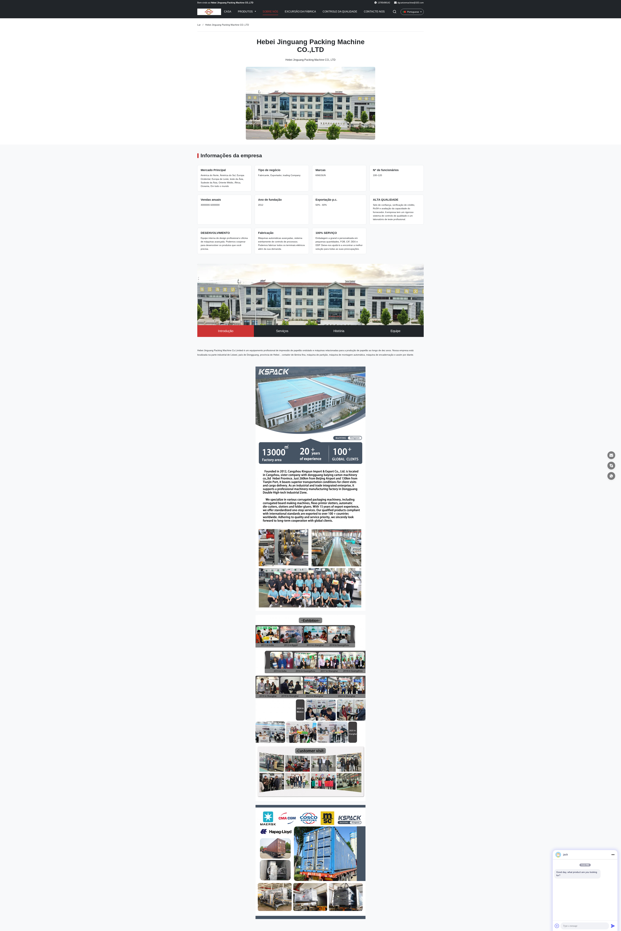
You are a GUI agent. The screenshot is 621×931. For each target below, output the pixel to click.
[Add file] (557, 925)
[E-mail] (611, 455)
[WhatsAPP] (611, 476)
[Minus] (613, 855)
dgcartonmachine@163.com (411, 2)
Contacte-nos (374, 11)
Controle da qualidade (340, 11)
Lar (199, 24)
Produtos (245, 11)
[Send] (613, 925)
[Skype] (611, 465)
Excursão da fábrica (300, 11)
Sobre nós (270, 11)
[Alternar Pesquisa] (394, 12)
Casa (227, 11)
